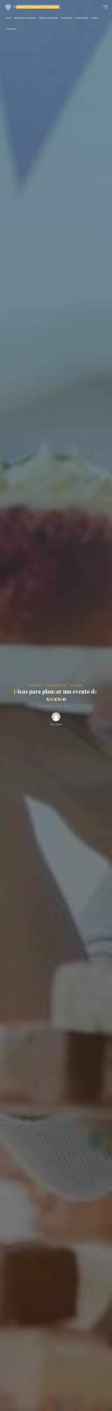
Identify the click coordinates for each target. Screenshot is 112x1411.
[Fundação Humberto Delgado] (8, 7)
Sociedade (76, 684)
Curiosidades (36, 684)
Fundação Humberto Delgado (36, 7)
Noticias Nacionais (57, 684)
